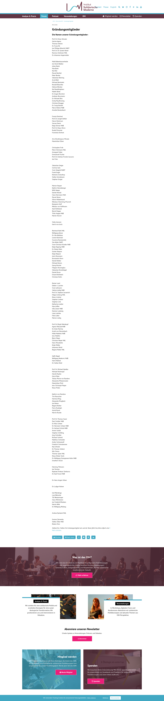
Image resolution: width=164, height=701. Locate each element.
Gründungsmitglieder (68, 21)
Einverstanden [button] (115, 698)
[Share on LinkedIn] (93, 537)
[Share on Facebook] (79, 537)
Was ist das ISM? (59, 21)
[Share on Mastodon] (88, 537)
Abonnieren (82, 639)
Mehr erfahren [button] (91, 698)
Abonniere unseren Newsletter (82, 629)
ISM (54, 21)
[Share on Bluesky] (83, 537)
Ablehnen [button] (105, 698)
